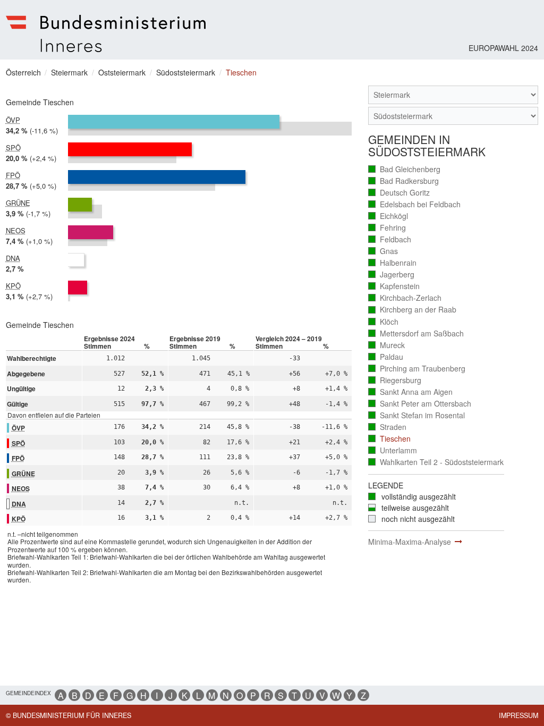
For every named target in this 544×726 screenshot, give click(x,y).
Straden (387, 427)
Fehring (387, 227)
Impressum (518, 715)
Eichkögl (388, 216)
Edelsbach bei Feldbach (415, 204)
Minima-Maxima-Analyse (409, 541)
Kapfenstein (394, 286)
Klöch (383, 321)
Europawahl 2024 (503, 48)
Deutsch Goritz (399, 192)
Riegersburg (395, 380)
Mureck (387, 345)
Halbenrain (392, 262)
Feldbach (390, 239)
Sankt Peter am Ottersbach (420, 403)
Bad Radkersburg (404, 181)
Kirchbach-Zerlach (405, 297)
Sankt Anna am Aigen (411, 392)
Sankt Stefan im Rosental (417, 415)
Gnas (383, 251)
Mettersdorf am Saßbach (416, 333)
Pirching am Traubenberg (417, 368)
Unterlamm (393, 450)
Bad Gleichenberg (404, 169)
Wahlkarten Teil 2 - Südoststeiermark (436, 462)
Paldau (386, 356)
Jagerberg (391, 274)
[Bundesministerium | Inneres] (106, 33)
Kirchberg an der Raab (412, 309)
